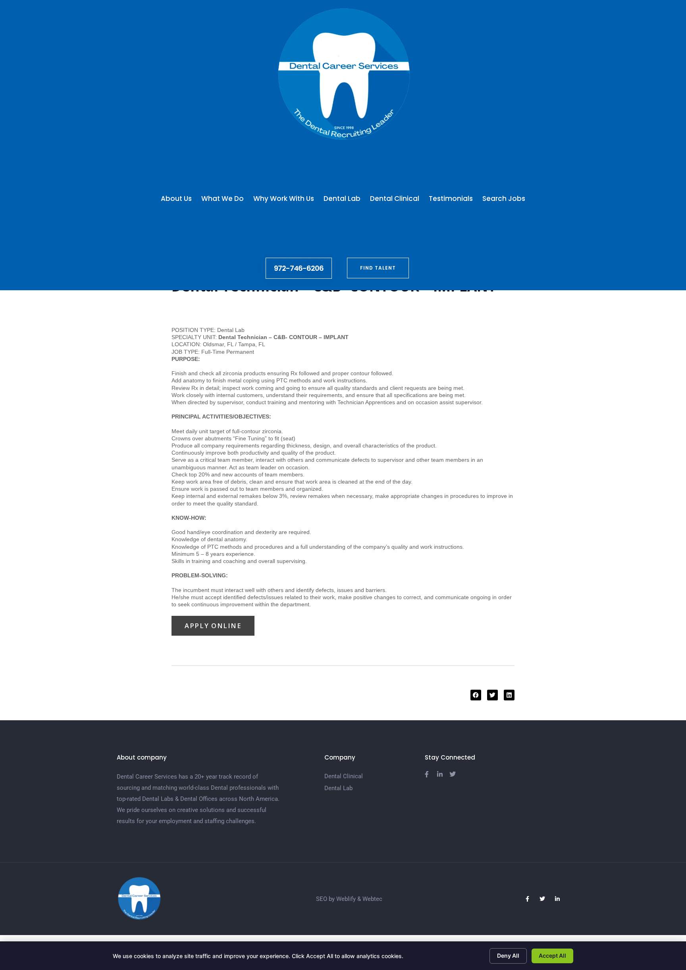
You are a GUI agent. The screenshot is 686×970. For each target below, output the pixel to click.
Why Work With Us (283, 198)
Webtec (372, 899)
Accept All (552, 955)
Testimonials (451, 198)
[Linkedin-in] (557, 898)
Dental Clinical (394, 198)
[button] (475, 695)
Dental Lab (342, 198)
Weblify (346, 899)
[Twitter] (542, 898)
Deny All (508, 955)
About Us (176, 198)
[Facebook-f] (527, 898)
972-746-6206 (299, 268)
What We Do (222, 198)
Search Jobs (503, 198)
